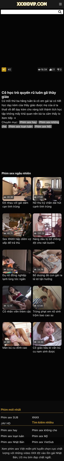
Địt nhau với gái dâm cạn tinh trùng (15, 204)
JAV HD (6, 423)
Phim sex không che (44, 430)
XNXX (35, 417)
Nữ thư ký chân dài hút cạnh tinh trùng (47, 204)
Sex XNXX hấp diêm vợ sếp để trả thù (16, 240)
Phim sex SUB (9, 417)
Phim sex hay (28, 122)
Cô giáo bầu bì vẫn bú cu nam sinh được (46, 349)
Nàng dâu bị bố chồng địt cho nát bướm (47, 240)
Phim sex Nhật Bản (12, 442)
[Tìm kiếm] (60, 11)
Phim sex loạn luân (20, 126)
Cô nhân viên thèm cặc (16, 311)
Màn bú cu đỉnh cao (14, 347)
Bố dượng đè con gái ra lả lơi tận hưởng (47, 277)
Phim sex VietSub (43, 442)
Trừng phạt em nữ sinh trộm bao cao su (47, 313)
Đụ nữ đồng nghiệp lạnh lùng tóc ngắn (14, 277)
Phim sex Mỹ (43, 126)
